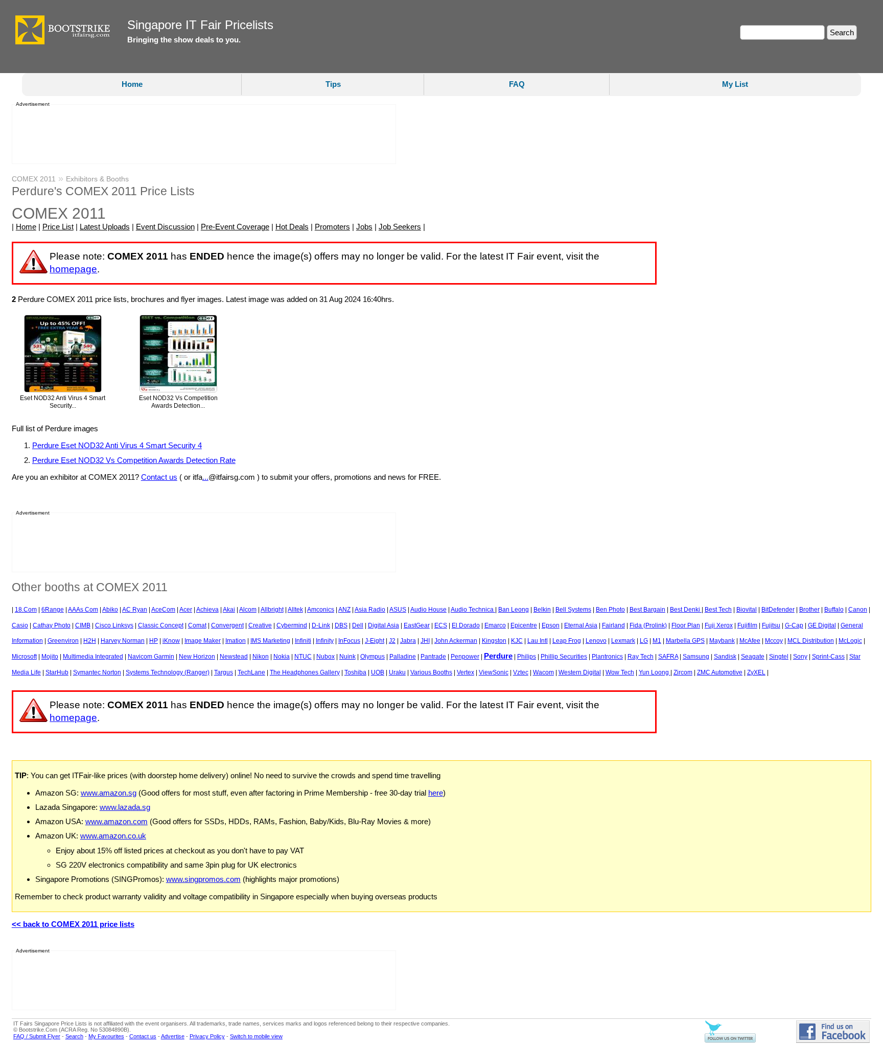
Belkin (542, 609)
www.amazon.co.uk (113, 835)
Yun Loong (654, 672)
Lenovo (596, 640)
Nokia (281, 656)
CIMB (82, 625)
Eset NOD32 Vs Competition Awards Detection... (178, 401)
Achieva (207, 609)
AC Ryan (134, 609)
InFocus (349, 640)
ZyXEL (756, 672)
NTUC (303, 656)
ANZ (344, 609)
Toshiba (355, 672)
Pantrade (433, 656)
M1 (657, 640)
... (205, 477)
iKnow (171, 640)
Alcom (248, 609)
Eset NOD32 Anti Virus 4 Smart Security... (62, 401)
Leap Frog (566, 640)
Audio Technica (473, 609)
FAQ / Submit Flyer (36, 1036)
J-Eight (374, 640)
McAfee (749, 640)
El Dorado (466, 625)
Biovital (746, 609)
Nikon (260, 656)
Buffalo (834, 609)
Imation (235, 640)
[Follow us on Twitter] (730, 1041)
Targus (223, 672)
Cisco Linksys (114, 625)
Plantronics (607, 656)
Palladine (402, 656)
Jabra (408, 640)
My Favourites (106, 1036)
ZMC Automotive (719, 672)
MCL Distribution (810, 640)
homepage (73, 269)
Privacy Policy (207, 1036)
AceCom (163, 609)
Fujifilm (747, 625)
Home (132, 84)
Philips (526, 656)
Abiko (110, 609)
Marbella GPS (685, 640)
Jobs (364, 226)
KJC (517, 640)
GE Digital (822, 625)
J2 (392, 640)
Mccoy (774, 640)
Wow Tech (620, 672)
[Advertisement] (201, 134)
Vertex (465, 672)
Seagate (752, 656)
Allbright (272, 609)
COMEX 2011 (34, 179)
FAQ (517, 84)
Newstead (234, 656)
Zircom (682, 672)
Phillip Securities (564, 656)
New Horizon (197, 656)
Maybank (722, 640)
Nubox (325, 656)
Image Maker (202, 640)
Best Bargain (647, 609)
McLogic (850, 640)
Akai (229, 609)
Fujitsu (771, 625)
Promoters (332, 226)
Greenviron (63, 640)
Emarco (495, 625)
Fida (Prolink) (648, 625)
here (435, 792)
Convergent (227, 625)
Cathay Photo (52, 625)
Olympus (372, 656)
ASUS (397, 609)
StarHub (56, 672)
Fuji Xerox (719, 625)
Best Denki (686, 609)
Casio (20, 625)
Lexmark (623, 640)
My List (735, 84)
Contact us (159, 477)
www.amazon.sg (108, 792)
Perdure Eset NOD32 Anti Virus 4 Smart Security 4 (117, 445)
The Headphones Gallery (305, 672)
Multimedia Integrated (93, 656)
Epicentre (523, 625)
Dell (357, 625)
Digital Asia (383, 625)
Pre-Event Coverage (235, 226)
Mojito (49, 656)
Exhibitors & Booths (97, 179)
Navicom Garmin (151, 656)
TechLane (251, 672)
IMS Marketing (270, 640)
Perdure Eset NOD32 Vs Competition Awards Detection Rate (134, 460)
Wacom (543, 672)
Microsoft (24, 656)
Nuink (347, 656)
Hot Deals (292, 226)
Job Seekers (400, 226)
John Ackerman (455, 640)
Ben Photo (610, 609)
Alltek (295, 609)
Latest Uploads (105, 226)
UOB (377, 672)
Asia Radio (370, 609)
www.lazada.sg (125, 807)
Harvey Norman (123, 640)
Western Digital (580, 672)
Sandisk (725, 656)
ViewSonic (493, 672)
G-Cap (794, 625)
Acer (185, 609)
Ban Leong (513, 609)
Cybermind (291, 625)
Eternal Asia (580, 625)
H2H (89, 640)
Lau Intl (537, 640)
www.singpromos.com (203, 879)
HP (153, 640)
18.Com (26, 609)
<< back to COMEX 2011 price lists (73, 924)
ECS (440, 625)
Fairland (613, 625)
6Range (52, 609)
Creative (260, 625)
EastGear (417, 625)
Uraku (397, 672)
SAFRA (668, 656)
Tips (333, 84)
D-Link (321, 625)
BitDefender (778, 609)
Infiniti (303, 640)
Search (74, 1036)
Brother (809, 609)
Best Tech (718, 609)
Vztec (520, 672)
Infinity (325, 640)
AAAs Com (83, 609)
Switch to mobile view (256, 1036)
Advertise (172, 1036)
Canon (857, 609)
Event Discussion (165, 226)
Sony (800, 656)
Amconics (320, 609)
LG (644, 640)
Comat (197, 625)
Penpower (465, 656)
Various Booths (431, 672)
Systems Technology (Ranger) (168, 672)
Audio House (428, 609)
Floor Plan (685, 625)
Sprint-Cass (828, 656)
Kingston (494, 640)
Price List (58, 226)
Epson (551, 625)
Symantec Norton (97, 672)
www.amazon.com (116, 821)
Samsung (696, 656)
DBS (341, 625)
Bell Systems (573, 609)
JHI (425, 640)
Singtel (778, 656)
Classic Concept (160, 625)
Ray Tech (641, 656)
